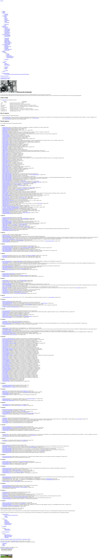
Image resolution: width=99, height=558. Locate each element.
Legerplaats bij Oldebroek (24, 275)
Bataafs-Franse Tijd (8, 46)
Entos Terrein (4, 257)
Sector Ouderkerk (7, 32)
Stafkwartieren (7, 38)
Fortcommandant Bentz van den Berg (8, 229)
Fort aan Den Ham (24, 181)
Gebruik (6, 19)
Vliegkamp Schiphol (5, 429)
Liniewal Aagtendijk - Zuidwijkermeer (8, 339)
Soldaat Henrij (4, 219)
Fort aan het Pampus (21, 185)
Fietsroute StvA (7, 529)
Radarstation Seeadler (8, 536)
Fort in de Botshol (5, 342)
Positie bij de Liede (5, 358)
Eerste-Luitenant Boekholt (6, 310)
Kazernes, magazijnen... (6, 34)
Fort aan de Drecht (5, 345)
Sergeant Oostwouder (6, 164)
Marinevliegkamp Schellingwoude (8, 200)
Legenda (6, 67)
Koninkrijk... (7, 47)
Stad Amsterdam (7, 28)
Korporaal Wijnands (5, 392)
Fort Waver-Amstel (31, 187)
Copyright (6, 70)
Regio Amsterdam (7, 35)
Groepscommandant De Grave (7, 297)
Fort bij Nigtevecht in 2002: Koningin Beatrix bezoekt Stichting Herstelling (17, 74)
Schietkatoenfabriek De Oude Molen (8, 273)
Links (5, 61)
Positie (32, 250)
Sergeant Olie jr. (5, 132)
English (3, 545)
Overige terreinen (7, 43)
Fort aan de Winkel (22, 268)
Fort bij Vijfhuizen (5, 374)
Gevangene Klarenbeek (6, 240)
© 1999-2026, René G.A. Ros (5, 77)
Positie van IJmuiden (5, 196)
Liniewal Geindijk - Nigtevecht (7, 348)
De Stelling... (4, 15)
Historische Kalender (5, 73)
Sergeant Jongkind (5, 140)
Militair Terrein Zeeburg (8, 535)
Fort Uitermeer (4, 267)
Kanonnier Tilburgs (5, 185)
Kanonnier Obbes (5, 280)
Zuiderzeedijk (4, 99)
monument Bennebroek (28, 316)
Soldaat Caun (4, 152)
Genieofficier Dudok (5, 205)
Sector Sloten (7, 31)
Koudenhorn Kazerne (6, 210)
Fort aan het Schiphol (5, 366)
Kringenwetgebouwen (8, 42)
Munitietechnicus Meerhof (6, 213)
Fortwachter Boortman (6, 481)
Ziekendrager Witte (5, 150)
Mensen (3, 51)
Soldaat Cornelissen (5, 153)
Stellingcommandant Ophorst (7, 477)
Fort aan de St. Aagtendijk (31, 255)
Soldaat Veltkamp (5, 144)
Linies (3, 13)
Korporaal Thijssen (8, 117)
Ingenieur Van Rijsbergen (6, 129)
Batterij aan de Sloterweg (6, 367)
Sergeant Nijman (5, 162)
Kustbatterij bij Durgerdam (6, 472)
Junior (3, 544)
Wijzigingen (6, 66)
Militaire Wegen (7, 40)
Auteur (6, 63)
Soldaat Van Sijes (5, 137)
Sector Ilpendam (7, 29)
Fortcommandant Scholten (6, 166)
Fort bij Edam (4, 195)
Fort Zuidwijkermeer (19, 189)
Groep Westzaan (25, 188)
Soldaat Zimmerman (5, 172)
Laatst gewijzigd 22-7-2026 (4, 78)
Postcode (8, 54)
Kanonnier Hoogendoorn (6, 182)
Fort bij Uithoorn (5, 371)
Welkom (3, 11)
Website (8, 53)
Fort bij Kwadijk (5, 356)
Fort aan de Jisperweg (26, 182)
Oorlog (6, 21)
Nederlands (4, 543)
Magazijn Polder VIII (17, 291)
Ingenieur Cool (4, 391)
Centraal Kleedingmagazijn (34, 174)
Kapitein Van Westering (6, 171)
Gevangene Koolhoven (6, 135)
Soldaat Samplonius (5, 463)
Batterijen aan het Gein (6, 347)
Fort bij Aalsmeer (5, 333)
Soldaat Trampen (5, 142)
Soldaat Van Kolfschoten (6, 160)
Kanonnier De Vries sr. (6, 197)
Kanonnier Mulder (5, 161)
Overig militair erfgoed (6, 44)
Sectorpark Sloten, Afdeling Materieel (8, 239)
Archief (6, 516)
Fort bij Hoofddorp (5, 350)
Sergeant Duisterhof (5, 413)
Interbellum (6, 48)
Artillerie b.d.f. (7, 33)
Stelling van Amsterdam (6, 236)
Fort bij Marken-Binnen (6, 359)
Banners (6, 68)
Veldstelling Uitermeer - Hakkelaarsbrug (9, 332)
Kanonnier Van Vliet (5, 275)
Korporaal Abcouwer (5, 190)
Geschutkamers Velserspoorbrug (7, 385)
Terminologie (7, 521)
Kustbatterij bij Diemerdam (6, 498)
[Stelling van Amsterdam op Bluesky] (6, 539)
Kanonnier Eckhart (5, 143)
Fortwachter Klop (5, 290)
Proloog (6, 16)
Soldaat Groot (4, 139)
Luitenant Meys (5, 130)
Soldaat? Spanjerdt (5, 167)
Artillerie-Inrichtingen (26, 212)
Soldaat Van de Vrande (6, 381)
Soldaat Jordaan (5, 146)
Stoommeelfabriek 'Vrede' (6, 230)
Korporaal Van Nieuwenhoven (7, 217)
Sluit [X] (1, 0)
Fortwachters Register (10, 56)
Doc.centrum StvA (8, 534)
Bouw (6, 17)
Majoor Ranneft (5, 188)
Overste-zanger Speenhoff (23, 461)
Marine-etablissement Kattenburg (7, 266)
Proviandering (7, 20)
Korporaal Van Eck (5, 313)
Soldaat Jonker (4, 158)
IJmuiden (42, 450)
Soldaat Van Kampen (5, 211)
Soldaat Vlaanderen (5, 170)
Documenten (7, 24)
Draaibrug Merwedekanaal (6, 184)
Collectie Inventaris (10, 57)
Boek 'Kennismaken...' (6, 531)
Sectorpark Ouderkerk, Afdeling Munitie (20, 496)
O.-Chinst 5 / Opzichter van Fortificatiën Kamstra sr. (10, 207)
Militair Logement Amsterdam (7, 302)
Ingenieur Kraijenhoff (6, 301)
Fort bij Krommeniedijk (17, 183)
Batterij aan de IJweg (5, 351)
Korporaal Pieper (5, 148)
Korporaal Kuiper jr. (5, 464)
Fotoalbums (6, 59)
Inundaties (4, 26)
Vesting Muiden (30, 246)
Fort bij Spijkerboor (5, 370)
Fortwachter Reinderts (6, 324)
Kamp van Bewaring (13, 334)
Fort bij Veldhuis (14, 224)
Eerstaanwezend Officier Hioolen (7, 246)
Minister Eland (4, 127)
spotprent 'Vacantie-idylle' (15, 487)
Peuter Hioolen (4, 492)
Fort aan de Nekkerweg (6, 361)
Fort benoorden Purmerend (6, 198)
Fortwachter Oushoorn (6, 291)
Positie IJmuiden (19, 261)
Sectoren (6, 27)
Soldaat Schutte (5, 149)
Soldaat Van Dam (5, 241)
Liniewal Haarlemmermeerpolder (7, 349)
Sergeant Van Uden (5, 268)
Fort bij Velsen (40, 203)
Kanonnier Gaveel (5, 305)
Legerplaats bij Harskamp (31, 398)
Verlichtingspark (5, 186)
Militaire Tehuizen (7, 41)
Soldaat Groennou (5, 145)
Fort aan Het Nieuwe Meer (6, 362)
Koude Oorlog (7, 50)
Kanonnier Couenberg (6, 201)
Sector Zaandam (7, 30)
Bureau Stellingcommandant (7, 173)
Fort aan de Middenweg (6, 212)
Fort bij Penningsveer (23, 197)
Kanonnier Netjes (5, 255)
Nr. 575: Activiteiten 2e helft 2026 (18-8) (11, 515)
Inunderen (6, 18)
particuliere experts (15, 540)
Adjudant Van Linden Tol (6, 468)
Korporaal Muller (5, 187)
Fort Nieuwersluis (5, 394)
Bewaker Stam (4, 292)
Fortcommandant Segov (6, 311)
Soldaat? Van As (5, 151)
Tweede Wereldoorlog (8, 49)
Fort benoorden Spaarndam (6, 368)
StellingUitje (7, 537)
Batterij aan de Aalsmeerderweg (7, 341)
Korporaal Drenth (5, 138)
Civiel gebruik (7, 22)
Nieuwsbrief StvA (5, 514)
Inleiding (3, 12)
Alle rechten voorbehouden (4, 541)
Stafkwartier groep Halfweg (16, 322)
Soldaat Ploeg (4, 165)
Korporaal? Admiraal (5, 134)
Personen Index (9, 55)
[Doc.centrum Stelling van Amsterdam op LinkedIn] (21, 539)
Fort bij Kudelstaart (5, 354)
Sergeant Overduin (5, 141)
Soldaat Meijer (4, 147)
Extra (5, 25)
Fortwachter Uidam (5, 452)
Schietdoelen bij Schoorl (6, 128)
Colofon (3, 62)
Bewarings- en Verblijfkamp (22, 405)
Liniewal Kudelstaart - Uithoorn (7, 355)
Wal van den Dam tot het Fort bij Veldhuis (9, 343)
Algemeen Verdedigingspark (7, 427)
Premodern (6, 45)
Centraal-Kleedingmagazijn (25, 247)
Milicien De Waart (5, 202)
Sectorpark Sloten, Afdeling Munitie (20, 293)
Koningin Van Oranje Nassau (7, 316)
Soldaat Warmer (5, 204)
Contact (3, 71)
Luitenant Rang (5, 189)
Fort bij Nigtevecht (5, 363)
